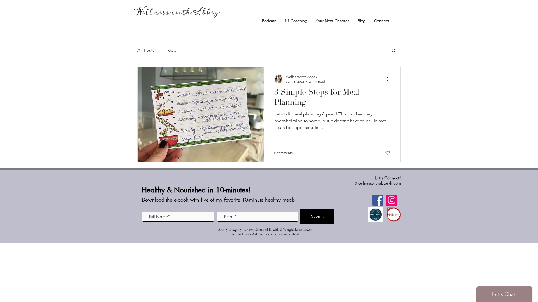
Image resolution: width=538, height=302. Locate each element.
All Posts (145, 50)
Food (171, 50)
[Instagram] (391, 200)
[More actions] (389, 79)
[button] (393, 51)
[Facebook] (377, 200)
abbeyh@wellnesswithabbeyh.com (371, 183)
